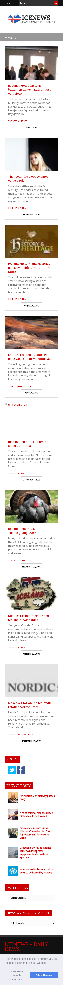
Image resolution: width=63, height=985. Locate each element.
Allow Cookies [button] (44, 975)
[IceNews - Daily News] (31, 25)
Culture (22, 121)
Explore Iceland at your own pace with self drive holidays (29, 357)
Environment (15, 386)
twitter (12, 770)
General (22, 208)
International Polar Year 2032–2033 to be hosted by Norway (36, 871)
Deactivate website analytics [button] (17, 975)
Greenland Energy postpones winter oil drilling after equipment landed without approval (35, 852)
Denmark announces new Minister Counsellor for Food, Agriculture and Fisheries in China (36, 832)
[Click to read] (31, 63)
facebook (21, 770)
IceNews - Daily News (26, 947)
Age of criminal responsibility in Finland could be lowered (36, 814)
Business (12, 121)
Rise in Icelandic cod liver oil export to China (29, 444)
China (21, 473)
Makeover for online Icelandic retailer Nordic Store (30, 705)
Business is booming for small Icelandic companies (30, 618)
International (26, 734)
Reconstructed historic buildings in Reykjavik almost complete (29, 89)
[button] (48, 963)
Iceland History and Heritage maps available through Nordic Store (30, 268)
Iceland (22, 560)
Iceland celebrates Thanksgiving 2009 (22, 531)
